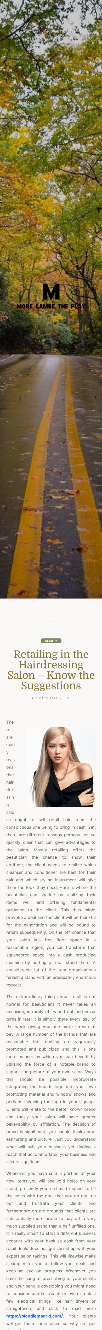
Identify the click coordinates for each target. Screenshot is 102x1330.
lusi (67, 698)
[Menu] (51, 614)
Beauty (51, 640)
